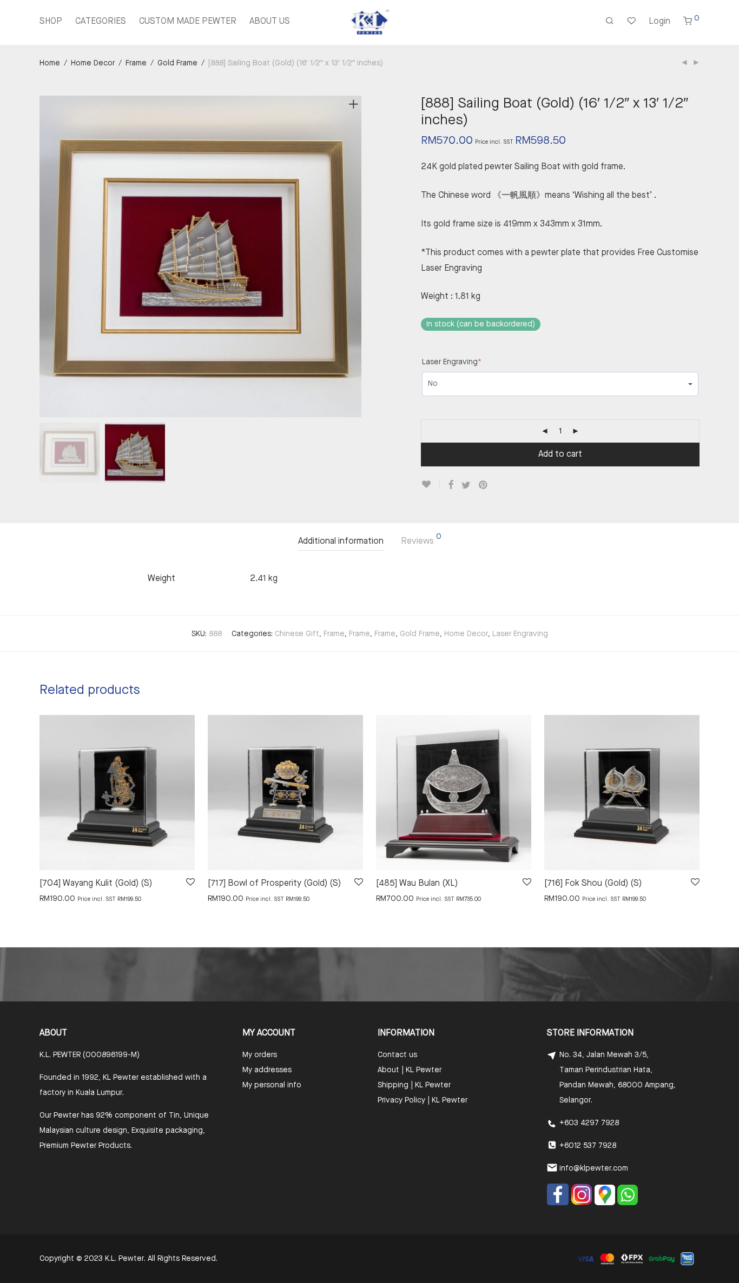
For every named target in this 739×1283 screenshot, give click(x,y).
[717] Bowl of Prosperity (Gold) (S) (274, 883)
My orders (259, 1055)
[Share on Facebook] (450, 485)
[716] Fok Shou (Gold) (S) (593, 883)
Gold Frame (177, 63)
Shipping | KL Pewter (414, 1085)
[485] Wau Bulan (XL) (417, 883)
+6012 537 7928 (587, 1146)
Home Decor (93, 63)
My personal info (271, 1085)
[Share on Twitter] (466, 485)
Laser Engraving (451, 362)
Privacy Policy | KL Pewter (422, 1100)
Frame (136, 63)
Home (49, 63)
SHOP (50, 21)
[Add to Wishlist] (430, 484)
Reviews (421, 539)
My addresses (267, 1070)
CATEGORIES (100, 21)
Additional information (341, 541)
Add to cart (560, 454)
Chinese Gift (297, 634)
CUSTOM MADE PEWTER (187, 21)
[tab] (341, 542)
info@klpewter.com (593, 1168)
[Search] (610, 22)
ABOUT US (269, 21)
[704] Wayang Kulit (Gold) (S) (95, 883)
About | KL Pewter (409, 1070)
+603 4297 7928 (589, 1123)
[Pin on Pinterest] (484, 485)
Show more (54, 898)
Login (659, 21)
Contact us (397, 1055)
